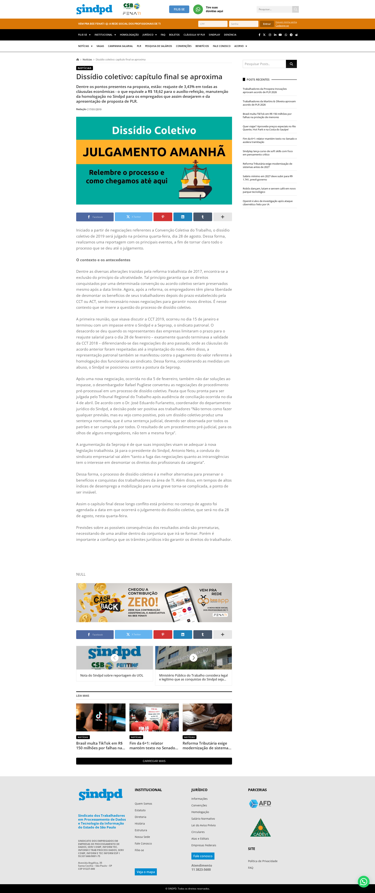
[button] (364, 882)
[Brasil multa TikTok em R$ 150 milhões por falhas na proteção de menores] (101, 717)
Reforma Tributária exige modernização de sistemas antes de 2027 (206, 745)
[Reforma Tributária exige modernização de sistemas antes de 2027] (207, 717)
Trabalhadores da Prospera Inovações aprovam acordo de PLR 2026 (265, 90)
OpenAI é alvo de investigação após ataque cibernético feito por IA (268, 202)
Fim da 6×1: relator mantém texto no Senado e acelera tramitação (153, 745)
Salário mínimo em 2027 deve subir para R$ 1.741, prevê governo (268, 177)
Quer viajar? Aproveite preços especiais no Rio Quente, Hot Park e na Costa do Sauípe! (269, 128)
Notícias (87, 59)
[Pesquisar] (295, 9)
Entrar (267, 24)
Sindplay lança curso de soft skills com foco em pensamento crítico (268, 152)
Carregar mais (154, 761)
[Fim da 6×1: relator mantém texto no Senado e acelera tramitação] (154, 717)
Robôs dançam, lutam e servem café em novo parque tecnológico (269, 190)
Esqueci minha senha (286, 22)
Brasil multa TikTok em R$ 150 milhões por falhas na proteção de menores (99, 745)
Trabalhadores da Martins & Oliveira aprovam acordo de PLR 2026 (269, 103)
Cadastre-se (282, 25)
